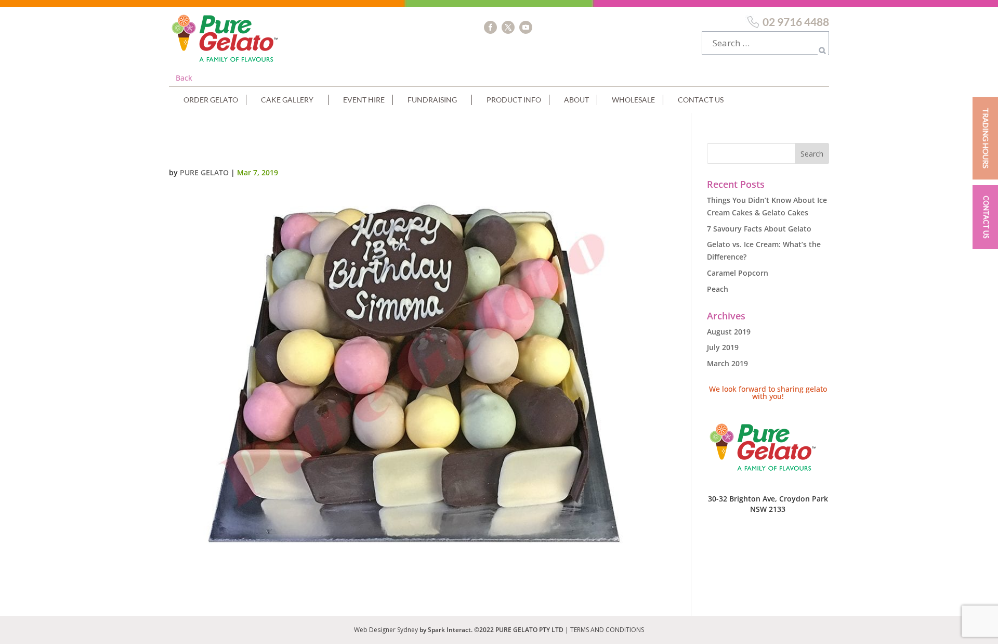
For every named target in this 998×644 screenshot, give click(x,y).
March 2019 (727, 363)
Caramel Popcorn (737, 273)
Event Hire (364, 99)
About (576, 99)
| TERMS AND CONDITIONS (604, 629)
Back (184, 78)
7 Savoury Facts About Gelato (759, 229)
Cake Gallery (287, 99)
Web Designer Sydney (386, 629)
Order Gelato (210, 99)
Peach (717, 289)
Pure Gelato (204, 172)
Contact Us (701, 99)
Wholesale (633, 99)
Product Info (514, 99)
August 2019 (729, 332)
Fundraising (432, 99)
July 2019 (723, 347)
